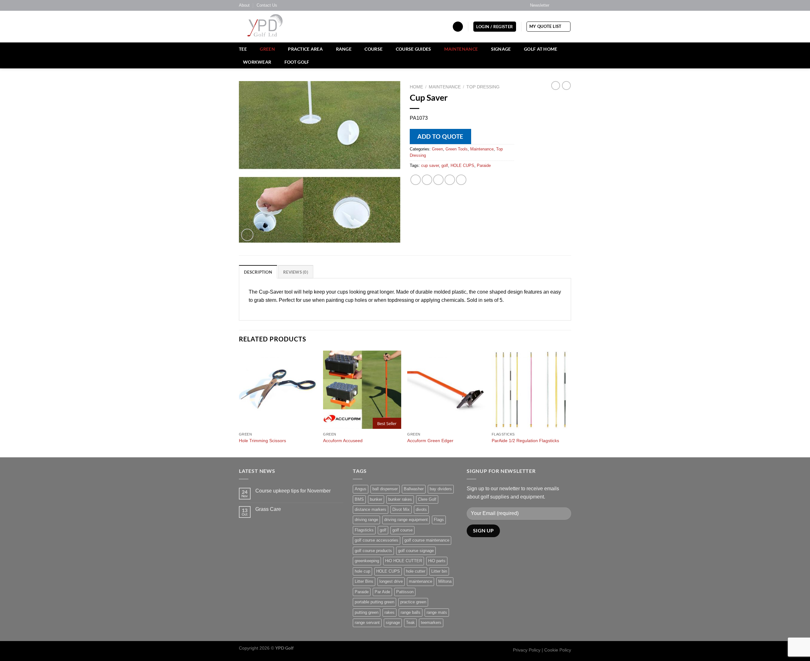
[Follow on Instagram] (562, 5)
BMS (359, 499)
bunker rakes (400, 499)
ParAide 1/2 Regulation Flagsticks (525, 440)
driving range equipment (406, 519)
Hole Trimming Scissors (262, 440)
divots (421, 509)
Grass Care (268, 509)
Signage (501, 49)
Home (416, 87)
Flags (439, 519)
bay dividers (441, 488)
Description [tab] (258, 272)
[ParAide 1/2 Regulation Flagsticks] (531, 390)
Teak (410, 622)
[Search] (458, 27)
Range (344, 49)
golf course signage (416, 550)
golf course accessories (376, 540)
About (244, 5)
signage (393, 622)
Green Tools (457, 149)
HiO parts (437, 560)
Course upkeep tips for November (293, 490)
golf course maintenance (426, 540)
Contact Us (267, 5)
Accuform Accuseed (343, 440)
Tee (243, 49)
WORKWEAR (257, 62)
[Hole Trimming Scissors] (278, 390)
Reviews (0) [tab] (295, 272)
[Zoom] (247, 235)
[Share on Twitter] (427, 180)
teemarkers (431, 622)
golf (444, 165)
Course (373, 49)
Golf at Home (540, 49)
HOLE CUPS (462, 165)
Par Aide (382, 591)
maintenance (420, 581)
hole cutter (415, 571)
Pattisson (405, 591)
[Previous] (239, 403)
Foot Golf (296, 62)
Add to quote (440, 136)
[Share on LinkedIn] (461, 180)
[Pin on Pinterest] (450, 180)
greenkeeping (367, 560)
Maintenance (461, 49)
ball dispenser (385, 488)
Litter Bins (364, 581)
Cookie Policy (557, 649)
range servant (367, 622)
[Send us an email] (568, 5)
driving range (366, 519)
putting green (366, 612)
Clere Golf (427, 499)
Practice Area (305, 49)
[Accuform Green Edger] (446, 390)
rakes (389, 612)
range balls (411, 612)
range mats (437, 612)
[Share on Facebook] (415, 180)
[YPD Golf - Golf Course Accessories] (273, 26)
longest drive (391, 581)
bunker (376, 499)
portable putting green (374, 602)
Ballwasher (414, 488)
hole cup (362, 571)
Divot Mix (401, 509)
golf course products (373, 550)
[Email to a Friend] (438, 180)
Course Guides (413, 49)
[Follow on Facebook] (556, 5)
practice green (413, 602)
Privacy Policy (526, 649)
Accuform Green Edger (430, 440)
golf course (402, 530)
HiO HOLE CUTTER (403, 560)
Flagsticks (364, 530)
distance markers (370, 509)
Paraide (484, 165)
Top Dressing (483, 87)
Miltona (445, 581)
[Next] (569, 403)
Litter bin (439, 571)
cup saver (430, 165)
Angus (360, 488)
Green (267, 49)
